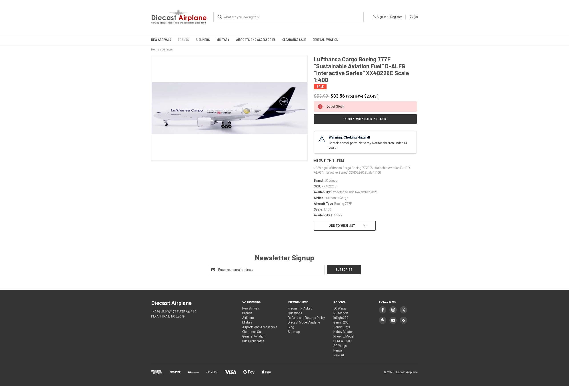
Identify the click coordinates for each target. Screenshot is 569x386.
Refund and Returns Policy (306, 318)
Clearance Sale (294, 40)
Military (222, 40)
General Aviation (325, 40)
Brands (183, 40)
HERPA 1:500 (342, 341)
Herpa (337, 350)
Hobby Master (343, 332)
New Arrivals (161, 40)
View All (339, 355)
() (415, 17)
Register (396, 17)
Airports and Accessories (256, 40)
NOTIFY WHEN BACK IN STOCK (365, 119)
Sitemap (294, 332)
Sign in (381, 17)
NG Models (340, 313)
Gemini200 (341, 322)
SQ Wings (340, 346)
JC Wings (339, 308)
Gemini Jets (341, 327)
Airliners (203, 40)
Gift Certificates (253, 341)
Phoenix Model (343, 336)
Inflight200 (340, 318)
